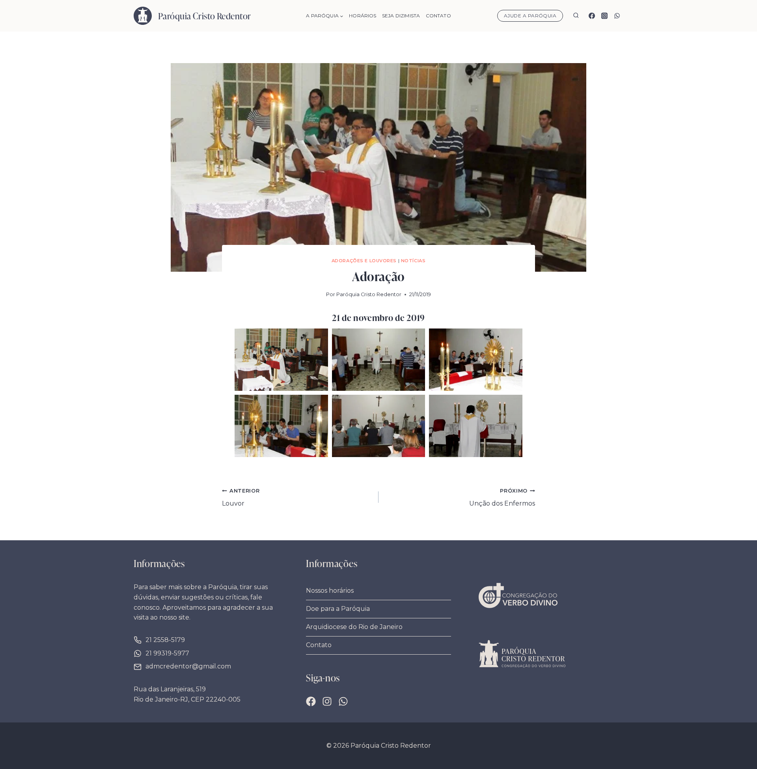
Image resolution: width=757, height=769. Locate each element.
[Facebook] (591, 15)
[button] (281, 360)
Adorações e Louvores (364, 260)
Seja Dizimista (401, 16)
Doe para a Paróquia (338, 608)
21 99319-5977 (167, 653)
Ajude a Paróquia (530, 16)
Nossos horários (330, 590)
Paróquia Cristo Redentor (368, 294)
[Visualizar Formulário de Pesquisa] (576, 16)
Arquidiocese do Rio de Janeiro (354, 627)
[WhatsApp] (617, 15)
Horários (362, 16)
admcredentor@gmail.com (188, 666)
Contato (438, 16)
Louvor (240, 498)
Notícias (413, 260)
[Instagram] (604, 15)
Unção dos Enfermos (502, 498)
